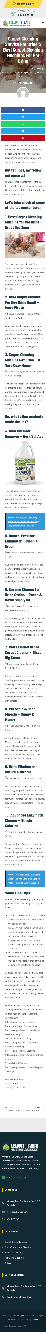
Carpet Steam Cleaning (19, 68)
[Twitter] (9, 1177)
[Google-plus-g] (14, 1177)
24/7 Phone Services (26, 11)
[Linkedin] (20, 1177)
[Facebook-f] (3, 1177)
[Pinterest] (25, 1177)
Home (5, 68)
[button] (23, 110)
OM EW (35, 1319)
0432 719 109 (25, 15)
